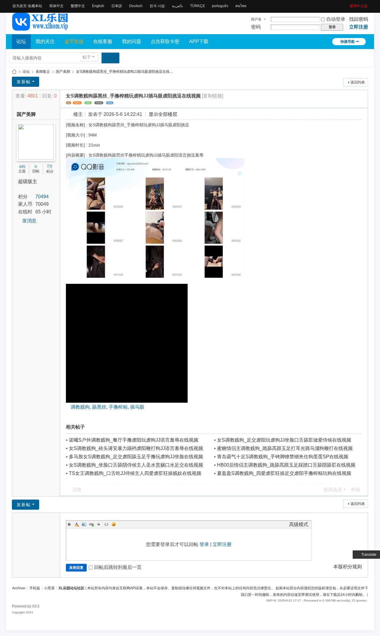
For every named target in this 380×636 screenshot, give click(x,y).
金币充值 (73, 41)
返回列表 (358, 82)
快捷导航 (348, 42)
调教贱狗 (77, 103)
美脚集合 (43, 72)
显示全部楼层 (163, 114)
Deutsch (135, 6)
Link (91, 524)
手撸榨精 (99, 103)
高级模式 (298, 524)
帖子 (87, 57)
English (98, 6)
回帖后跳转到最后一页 (118, 567)
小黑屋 (49, 588)
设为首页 (19, 6)
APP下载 (198, 41)
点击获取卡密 (165, 41)
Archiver (19, 588)
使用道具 (332, 489)
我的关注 (45, 41)
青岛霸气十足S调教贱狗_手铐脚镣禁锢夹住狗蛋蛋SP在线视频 (282, 456)
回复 (77, 489)
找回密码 (358, 19)
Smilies (114, 524)
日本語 (116, 6)
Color (77, 524)
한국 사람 (157, 6)
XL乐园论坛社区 (14, 71)
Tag (68, 103)
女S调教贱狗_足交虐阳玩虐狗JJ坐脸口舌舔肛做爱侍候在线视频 (284, 440)
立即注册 (358, 26)
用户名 (256, 19)
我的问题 (131, 41)
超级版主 (27, 181)
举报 (355, 489)
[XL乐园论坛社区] (40, 28)
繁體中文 (78, 6)
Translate (368, 554)
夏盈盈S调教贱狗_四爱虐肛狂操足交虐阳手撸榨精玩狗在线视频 (284, 473)
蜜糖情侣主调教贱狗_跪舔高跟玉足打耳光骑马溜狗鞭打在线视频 (285, 448)
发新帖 (24, 81)
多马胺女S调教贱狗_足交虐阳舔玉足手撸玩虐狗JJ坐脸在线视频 (136, 456)
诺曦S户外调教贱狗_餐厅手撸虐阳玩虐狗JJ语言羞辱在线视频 (133, 440)
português (220, 6)
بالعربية (177, 6)
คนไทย (240, 6)
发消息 (29, 220)
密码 (256, 26)
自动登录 (335, 19)
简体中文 (56, 6)
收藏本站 (35, 6)
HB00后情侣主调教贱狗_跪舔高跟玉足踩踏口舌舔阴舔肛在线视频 (286, 464)
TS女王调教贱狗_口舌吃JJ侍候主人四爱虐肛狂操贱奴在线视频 (135, 473)
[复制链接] (212, 95)
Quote (99, 524)
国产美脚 (63, 72)
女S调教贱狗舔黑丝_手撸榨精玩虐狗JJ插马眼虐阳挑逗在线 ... (124, 72)
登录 (204, 544)
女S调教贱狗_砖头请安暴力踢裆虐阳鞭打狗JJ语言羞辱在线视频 (136, 448)
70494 (42, 196)
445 (22, 167)
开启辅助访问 (347, 4)
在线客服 (102, 41)
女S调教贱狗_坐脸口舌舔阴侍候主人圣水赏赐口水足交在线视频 (136, 464)
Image (84, 524)
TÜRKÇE (197, 6)
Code (106, 524)
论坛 (21, 41)
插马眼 (109, 103)
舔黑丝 (88, 103)
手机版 (34, 588)
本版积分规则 (347, 566)
